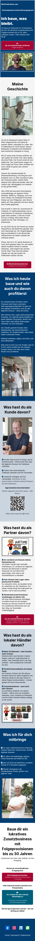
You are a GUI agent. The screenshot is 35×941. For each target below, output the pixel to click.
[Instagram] (14, 927)
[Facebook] (7, 927)
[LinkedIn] (21, 927)
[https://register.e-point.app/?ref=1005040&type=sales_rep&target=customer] (17, 503)
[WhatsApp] (27, 927)
